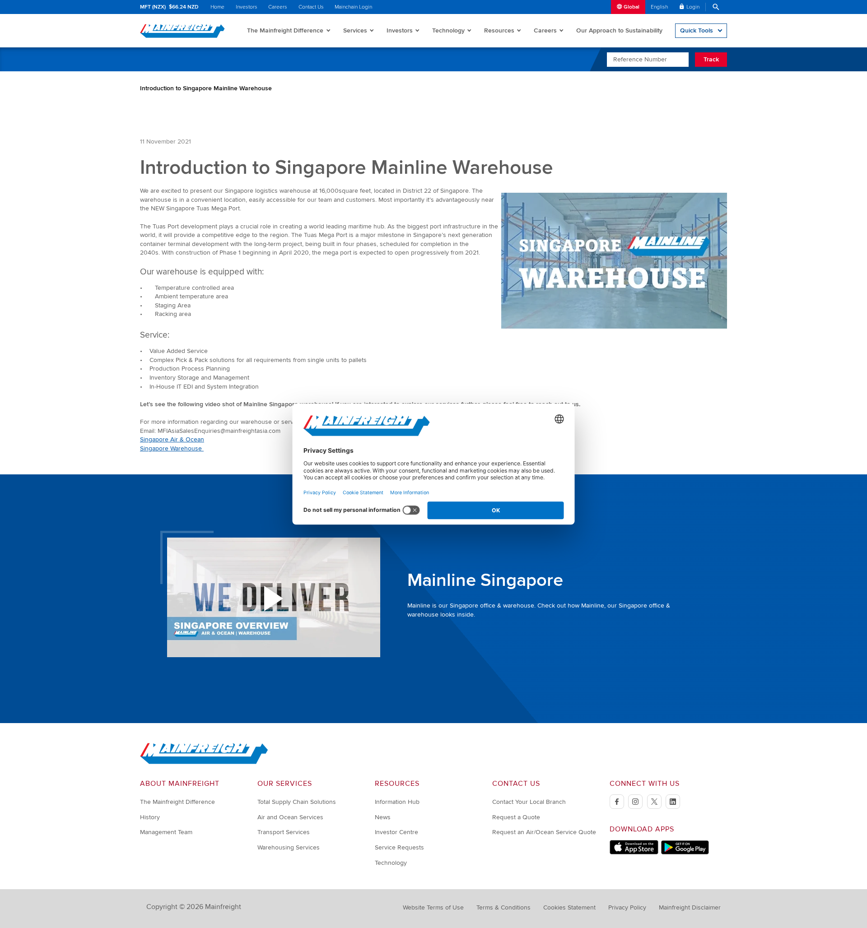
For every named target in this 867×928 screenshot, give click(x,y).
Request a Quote (516, 817)
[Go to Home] (204, 762)
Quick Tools (696, 30)
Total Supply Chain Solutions (296, 802)
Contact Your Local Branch (529, 802)
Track (711, 59)
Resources (499, 30)
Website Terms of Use (433, 907)
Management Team (166, 832)
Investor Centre (396, 832)
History (150, 817)
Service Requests (399, 847)
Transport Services (283, 832)
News (383, 817)
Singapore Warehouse (172, 448)
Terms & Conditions (503, 907)
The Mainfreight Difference (285, 30)
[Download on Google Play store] (685, 852)
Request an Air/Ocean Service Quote (544, 832)
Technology (448, 30)
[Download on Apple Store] (634, 852)
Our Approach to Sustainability (619, 30)
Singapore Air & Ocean (172, 439)
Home (217, 7)
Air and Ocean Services (290, 817)
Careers (277, 7)
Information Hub (397, 802)
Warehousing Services (288, 847)
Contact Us (311, 7)
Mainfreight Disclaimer (690, 907)
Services (355, 30)
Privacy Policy (627, 907)
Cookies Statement (569, 907)
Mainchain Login (353, 7)
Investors (246, 7)
